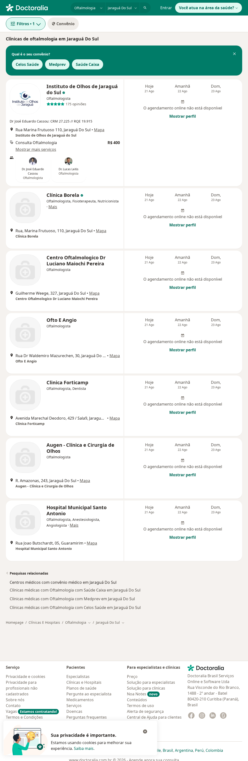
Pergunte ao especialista (88, 694)
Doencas (74, 711)
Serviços (74, 705)
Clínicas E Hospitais (44, 622)
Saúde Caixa (87, 64)
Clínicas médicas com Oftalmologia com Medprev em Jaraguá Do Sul (72, 598)
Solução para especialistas (151, 682)
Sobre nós (15, 699)
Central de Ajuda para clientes (154, 717)
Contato (13, 705)
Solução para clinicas (146, 688)
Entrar (166, 7)
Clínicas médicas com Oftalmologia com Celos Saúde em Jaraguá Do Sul (75, 607)
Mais (52, 206)
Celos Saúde (27, 64)
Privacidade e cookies (25, 676)
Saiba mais (83, 748)
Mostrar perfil (182, 116)
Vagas (31, 711)
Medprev (57, 64)
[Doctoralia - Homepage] (36, 7)
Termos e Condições (24, 717)
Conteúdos (137, 699)
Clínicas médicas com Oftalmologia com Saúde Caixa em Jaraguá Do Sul (75, 590)
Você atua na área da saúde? (206, 7)
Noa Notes (142, 694)
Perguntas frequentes (86, 717)
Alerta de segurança (145, 711)
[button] (234, 54)
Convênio (65, 23)
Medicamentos (80, 699)
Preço (132, 676)
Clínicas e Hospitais (83, 682)
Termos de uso (140, 705)
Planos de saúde (81, 688)
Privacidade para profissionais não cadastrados (22, 688)
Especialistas (78, 676)
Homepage (14, 622)
